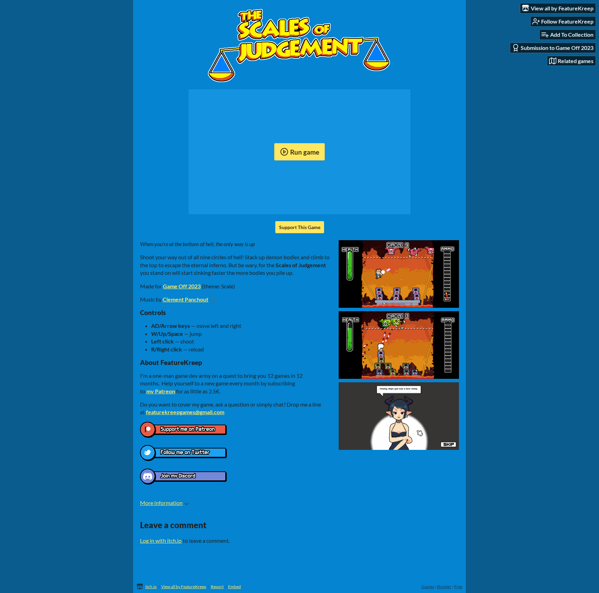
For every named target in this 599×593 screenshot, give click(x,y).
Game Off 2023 (182, 286)
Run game (304, 152)
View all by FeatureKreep (183, 586)
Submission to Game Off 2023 (557, 47)
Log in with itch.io (161, 540)
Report (217, 586)
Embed (234, 586)
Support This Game (299, 227)
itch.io (151, 586)
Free (458, 586)
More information (161, 502)
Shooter (444, 586)
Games (428, 586)
